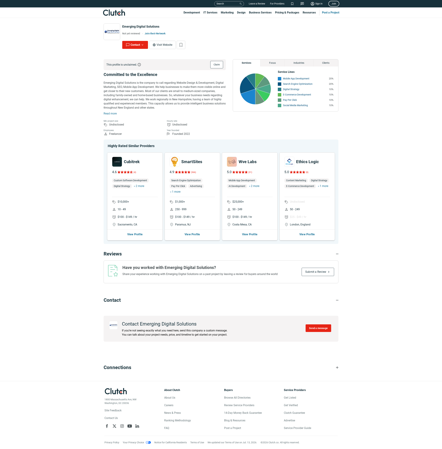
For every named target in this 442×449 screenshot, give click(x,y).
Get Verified (291, 405)
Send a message (318, 328)
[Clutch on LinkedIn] (137, 426)
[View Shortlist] (292, 3)
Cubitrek (132, 161)
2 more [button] (140, 186)
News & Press (172, 412)
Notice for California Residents (170, 442)
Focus (272, 62)
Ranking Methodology (177, 420)
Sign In (319, 3)
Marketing (227, 12)
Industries (299, 62)
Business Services (260, 12)
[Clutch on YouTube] (129, 426)
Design (241, 12)
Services (246, 62)
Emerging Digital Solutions (140, 26)
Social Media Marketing (295, 105)
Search (220, 3)
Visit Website (164, 44)
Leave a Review (257, 3)
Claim (217, 64)
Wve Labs (248, 161)
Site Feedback (113, 410)
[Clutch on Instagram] (122, 426)
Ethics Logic (307, 161)
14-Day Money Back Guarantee (243, 412)
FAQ (166, 428)
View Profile (135, 234)
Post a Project (330, 12)
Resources (309, 12)
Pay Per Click (290, 100)
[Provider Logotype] (112, 31)
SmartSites (191, 161)
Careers (168, 405)
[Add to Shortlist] (181, 45)
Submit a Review (315, 271)
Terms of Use (197, 442)
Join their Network (155, 33)
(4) (134, 172)
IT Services (210, 12)
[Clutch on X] (114, 426)
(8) (307, 172)
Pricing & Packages (287, 12)
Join (334, 3)
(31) (250, 172)
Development (192, 12)
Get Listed (290, 397)
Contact (135, 44)
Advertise (289, 420)
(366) (193, 172)
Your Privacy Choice (133, 442)
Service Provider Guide (297, 428)
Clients (325, 62)
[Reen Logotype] (117, 162)
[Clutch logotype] (114, 12)
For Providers (277, 3)
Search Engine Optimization (298, 84)
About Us (169, 397)
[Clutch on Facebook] (106, 426)
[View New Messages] (302, 3)
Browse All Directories (237, 397)
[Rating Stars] (125, 172)
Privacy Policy (111, 442)
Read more (110, 113)
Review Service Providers (239, 405)
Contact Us (111, 418)
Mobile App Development (296, 78)
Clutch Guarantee (294, 412)
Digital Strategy (291, 89)
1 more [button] (176, 191)
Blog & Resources (234, 420)
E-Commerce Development (297, 94)
